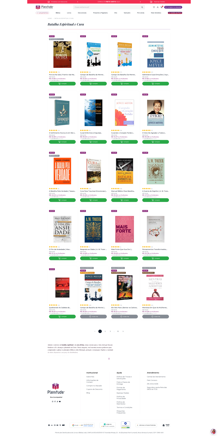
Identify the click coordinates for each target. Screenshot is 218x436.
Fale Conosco (152, 380)
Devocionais (82, 13)
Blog (88, 393)
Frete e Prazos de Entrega (123, 383)
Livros (69, 13)
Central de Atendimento (156, 377)
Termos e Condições (124, 407)
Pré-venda (140, 13)
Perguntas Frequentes (121, 412)
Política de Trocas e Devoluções (124, 378)
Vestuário (127, 13)
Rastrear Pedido (159, 2)
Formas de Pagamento (121, 388)
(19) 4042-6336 (152, 384)
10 (118, 331)
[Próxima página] (123, 331)
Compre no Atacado (94, 386)
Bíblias (58, 13)
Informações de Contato (92, 381)
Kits (115, 13)
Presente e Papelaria (100, 13)
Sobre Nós (90, 377)
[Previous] (78, 2)
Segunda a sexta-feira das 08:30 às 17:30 (157, 388)
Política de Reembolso (121, 403)
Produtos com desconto (59, 2)
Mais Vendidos (156, 13)
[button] (58, 13)
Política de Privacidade (121, 397)
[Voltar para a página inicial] (44, 7)
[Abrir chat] (213, 431)
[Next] (140, 2)
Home (50, 18)
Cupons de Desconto (94, 389)
